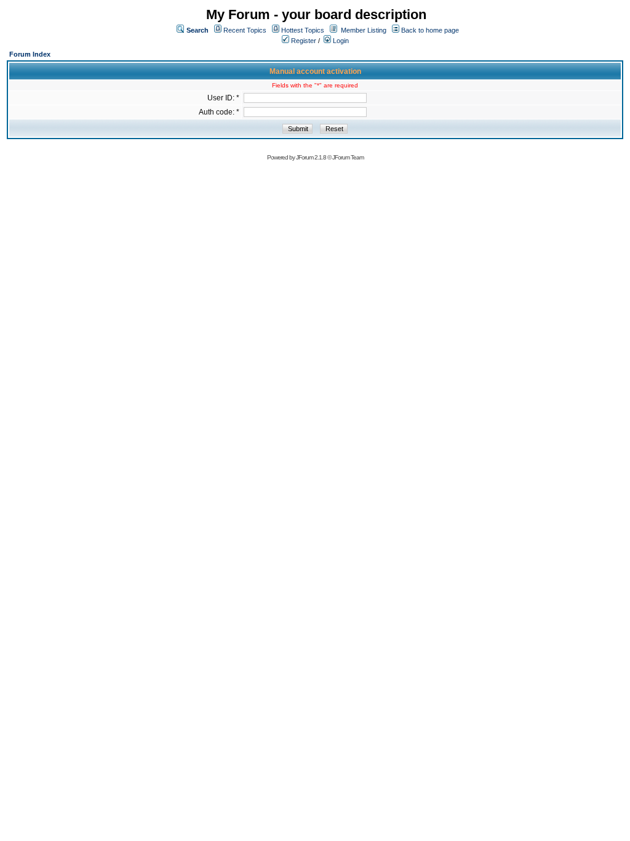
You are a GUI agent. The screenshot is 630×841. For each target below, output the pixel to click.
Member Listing (363, 30)
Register (302, 40)
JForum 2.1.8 (311, 157)
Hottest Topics (302, 30)
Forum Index (29, 54)
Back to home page (430, 30)
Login (340, 40)
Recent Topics (244, 30)
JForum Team (348, 157)
